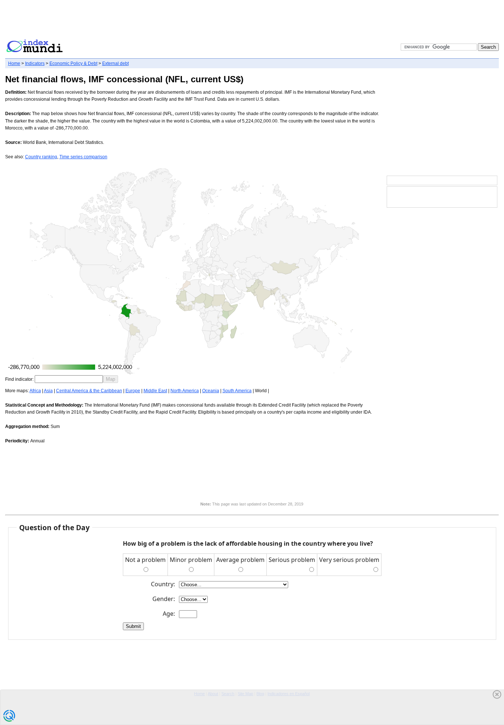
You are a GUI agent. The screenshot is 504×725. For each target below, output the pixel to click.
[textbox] (69, 379)
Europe (132, 390)
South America (237, 390)
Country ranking (41, 156)
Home (14, 63)
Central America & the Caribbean (89, 390)
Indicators (35, 63)
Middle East (155, 390)
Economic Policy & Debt (73, 63)
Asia (48, 390)
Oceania (210, 390)
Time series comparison (83, 156)
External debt (115, 63)
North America (184, 390)
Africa (35, 390)
